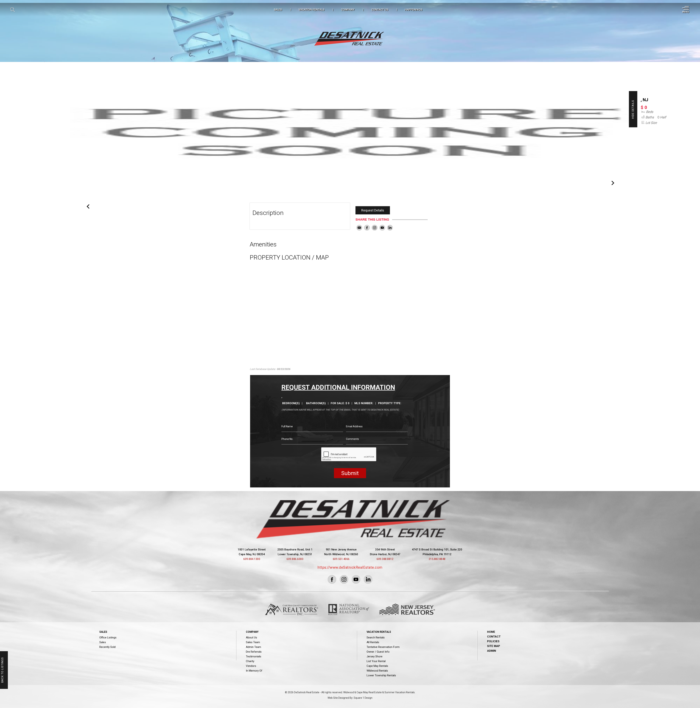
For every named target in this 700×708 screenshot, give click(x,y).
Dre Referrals (254, 651)
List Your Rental (376, 661)
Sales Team (253, 642)
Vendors (251, 666)
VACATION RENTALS (311, 9)
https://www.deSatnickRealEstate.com (350, 567)
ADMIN (491, 650)
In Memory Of (254, 670)
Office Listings (107, 637)
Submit (350, 473)
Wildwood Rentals (377, 670)
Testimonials (253, 656)
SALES (278, 9)
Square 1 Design (363, 697)
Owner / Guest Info (378, 651)
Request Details (372, 210)
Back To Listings (2, 670)
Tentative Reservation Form (383, 647)
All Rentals (373, 642)
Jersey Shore (374, 656)
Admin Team (253, 647)
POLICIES (493, 641)
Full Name (287, 426)
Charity (250, 661)
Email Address (354, 426)
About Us (251, 637)
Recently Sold (107, 647)
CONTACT (494, 636)
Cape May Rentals (377, 666)
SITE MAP (493, 646)
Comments (352, 439)
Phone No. (287, 439)
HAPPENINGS (413, 9)
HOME (491, 632)
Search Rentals (376, 637)
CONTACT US (379, 9)
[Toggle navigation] (685, 9)
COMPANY (348, 9)
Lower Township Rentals (381, 675)
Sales (102, 642)
